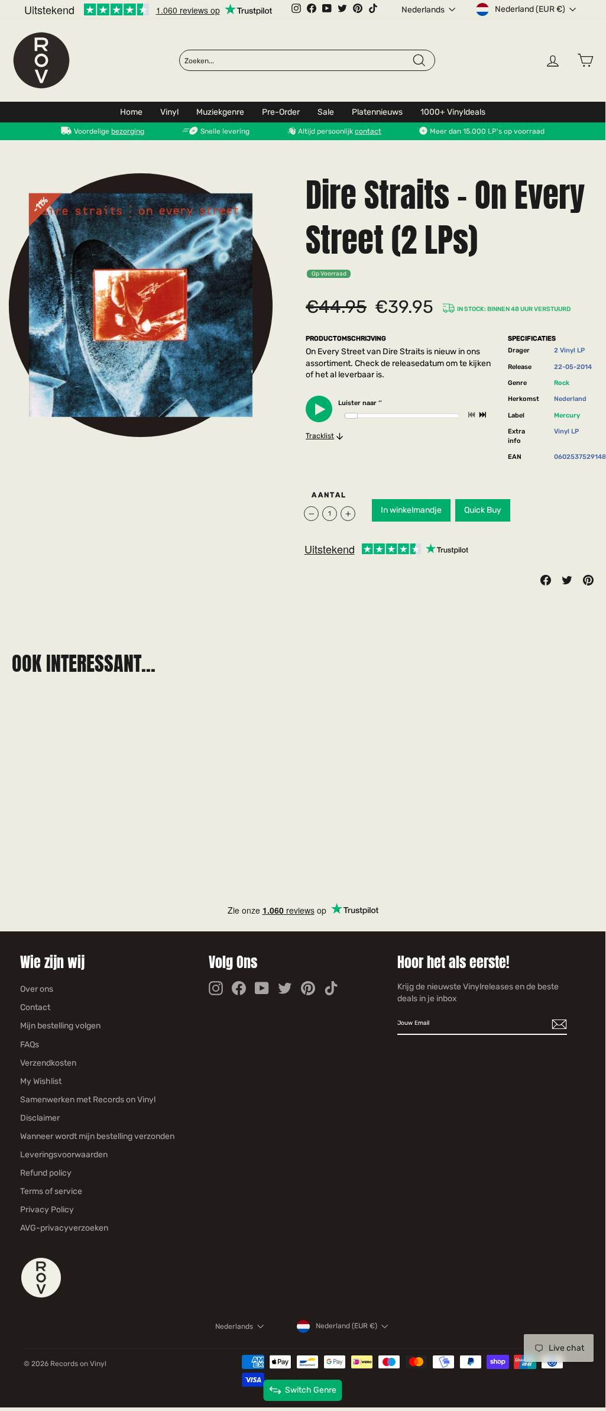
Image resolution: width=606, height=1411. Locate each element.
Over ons (36, 989)
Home (131, 112)
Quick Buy (482, 510)
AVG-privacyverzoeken (64, 1228)
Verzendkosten (48, 1063)
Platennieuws (377, 112)
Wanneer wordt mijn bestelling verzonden (97, 1136)
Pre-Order (281, 112)
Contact (35, 1007)
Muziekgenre (220, 112)
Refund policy (46, 1173)
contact (368, 131)
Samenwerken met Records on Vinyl (87, 1100)
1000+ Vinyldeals (452, 112)
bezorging (127, 131)
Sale (325, 112)
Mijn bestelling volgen (60, 1026)
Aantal (329, 495)
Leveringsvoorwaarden (64, 1155)
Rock (561, 383)
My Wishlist (40, 1081)
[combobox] (297, 61)
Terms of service (51, 1191)
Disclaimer (40, 1118)
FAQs (29, 1045)
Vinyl (169, 112)
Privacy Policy (47, 1210)
